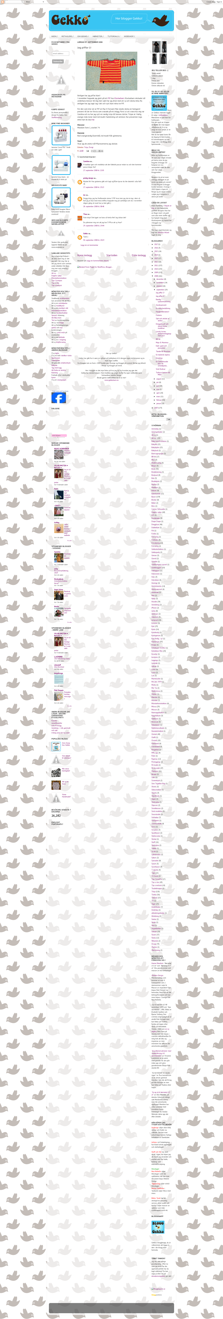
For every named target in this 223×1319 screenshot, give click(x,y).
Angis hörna (58, 589)
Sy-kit (154, 851)
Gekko (85, 233)
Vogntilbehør (156, 928)
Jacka (153, 611)
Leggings (155, 660)
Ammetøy (155, 429)
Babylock (155, 450)
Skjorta (154, 793)
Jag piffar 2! (160, 292)
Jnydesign (155, 1127)
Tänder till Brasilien (163, 351)
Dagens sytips (56, 275)
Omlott (154, 734)
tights (57, 353)
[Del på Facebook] (99, 151)
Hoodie (154, 601)
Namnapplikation (158, 712)
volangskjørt (61, 380)
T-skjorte (155, 870)
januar (158, 403)
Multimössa (156, 691)
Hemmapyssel (157, 589)
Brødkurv (155, 487)
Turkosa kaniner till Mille (163, 373)
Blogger (122, 1309)
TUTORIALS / (113, 36)
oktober (159, 286)
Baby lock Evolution (159, 441)
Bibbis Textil (156, 1198)
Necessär (155, 722)
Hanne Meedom (157, 963)
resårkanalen (64, 298)
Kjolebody (155, 632)
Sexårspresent (161, 305)
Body (153, 469)
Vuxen (154, 934)
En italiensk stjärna (163, 355)
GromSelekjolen (67, 508)
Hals (153, 577)
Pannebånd (156, 746)
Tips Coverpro (56, 280)
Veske (154, 922)
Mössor (154, 709)
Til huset (155, 876)
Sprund (54, 315)
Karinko (54, 720)
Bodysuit (155, 475)
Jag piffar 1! (160, 296)
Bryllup (154, 484)
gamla (53, 327)
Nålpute (54, 365)
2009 (156, 272)
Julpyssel (155, 617)
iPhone (154, 608)
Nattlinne (155, 719)
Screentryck (156, 780)
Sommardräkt (156, 823)
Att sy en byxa (65, 782)
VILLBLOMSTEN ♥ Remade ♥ (61, 466)
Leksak (154, 666)
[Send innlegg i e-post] (87, 151)
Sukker (154, 848)
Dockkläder (156, 518)
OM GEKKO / (83, 36)
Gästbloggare (156, 567)
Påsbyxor (155, 771)
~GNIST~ (57, 505)
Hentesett (155, 592)
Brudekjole (155, 481)
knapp (61, 322)
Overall (154, 740)
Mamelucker (156, 678)
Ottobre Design (157, 975)
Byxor (154, 497)
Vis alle (69, 540)
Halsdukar (155, 580)
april (158, 393)
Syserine (57, 552)
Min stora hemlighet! (66, 770)
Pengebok (155, 749)
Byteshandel (156, 493)
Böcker (154, 500)
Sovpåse (155, 830)
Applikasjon (55, 358)
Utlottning (155, 916)
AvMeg (56, 522)
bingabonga (58, 673)
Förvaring (155, 546)
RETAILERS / (67, 36)
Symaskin (155, 860)
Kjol (153, 626)
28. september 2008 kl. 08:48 (93, 206)
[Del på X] (97, 151)
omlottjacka (62, 303)
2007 (156, 408)
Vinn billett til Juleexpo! (66, 757)
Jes (84, 195)
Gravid (154, 558)
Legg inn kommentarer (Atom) (98, 260)
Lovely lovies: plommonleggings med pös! (163, 333)
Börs (153, 506)
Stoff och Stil (156, 1152)
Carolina (86, 161)
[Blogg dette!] (94, 151)
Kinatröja (159, 358)
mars (158, 396)
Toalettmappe (157, 888)
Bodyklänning (156, 472)
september (160, 289)
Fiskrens (159, 315)
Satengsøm (55, 360)
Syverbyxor (156, 867)
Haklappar (155, 571)
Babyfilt (154, 444)
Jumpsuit (155, 620)
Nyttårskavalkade (158, 728)
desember (160, 279)
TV (153, 901)
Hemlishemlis (157, 586)
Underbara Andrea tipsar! (60, 582)
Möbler (154, 694)
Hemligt (154, 583)
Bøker (154, 503)
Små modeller (157, 811)
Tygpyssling (156, 1183)
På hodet (155, 765)
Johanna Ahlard (163, 232)
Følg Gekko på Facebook (60, 391)
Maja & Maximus (162, 342)
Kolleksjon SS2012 (158, 648)
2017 (156, 244)
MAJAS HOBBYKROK (61, 448)
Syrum (154, 863)
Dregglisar (155, 524)
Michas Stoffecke (158, 1188)
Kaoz (56, 489)
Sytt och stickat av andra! (162, 319)
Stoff (153, 842)
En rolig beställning (163, 308)
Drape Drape (156, 521)
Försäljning (156, 543)
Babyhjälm (155, 447)
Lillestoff (57, 665)
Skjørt (154, 799)
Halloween (156, 574)
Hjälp (153, 598)
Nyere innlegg (84, 255)
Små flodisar (160, 369)
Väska (154, 938)
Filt (153, 530)
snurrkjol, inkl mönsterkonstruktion (59, 309)
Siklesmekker (156, 790)
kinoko (56, 606)
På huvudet (156, 768)
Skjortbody (155, 796)
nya (61, 327)
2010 (156, 269)
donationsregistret (158, 1276)
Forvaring (155, 537)
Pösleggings (156, 762)
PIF (109, 98)
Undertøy (155, 910)
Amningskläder (157, 432)
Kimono (154, 623)
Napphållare (156, 715)
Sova (153, 827)
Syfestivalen (156, 854)
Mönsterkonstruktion (58, 278)
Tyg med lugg (56, 368)
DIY (153, 515)
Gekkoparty (156, 552)
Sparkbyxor (156, 833)
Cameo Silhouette (158, 509)
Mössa (154, 706)
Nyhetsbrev (156, 725)
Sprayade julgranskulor (67, 610)
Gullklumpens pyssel (159, 564)
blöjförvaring (61, 342)
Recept (154, 774)
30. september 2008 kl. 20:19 (93, 240)
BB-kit (158, 339)
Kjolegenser (156, 635)
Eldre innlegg (139, 255)
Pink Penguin (58, 690)
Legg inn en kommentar (89, 245)
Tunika (154, 894)
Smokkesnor (156, 808)
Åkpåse (154, 947)
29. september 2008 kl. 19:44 (93, 225)
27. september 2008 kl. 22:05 (93, 170)
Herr (153, 595)
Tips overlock (56, 285)
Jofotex (154, 1142)
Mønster (154, 697)
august (159, 379)
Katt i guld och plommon (161, 347)
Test (53, 320)
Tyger (154, 904)
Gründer (154, 561)
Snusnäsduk (156, 814)
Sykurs (154, 857)
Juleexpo (155, 614)
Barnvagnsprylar (157, 453)
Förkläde (155, 540)
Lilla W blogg (56, 725)
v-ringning (62, 339)
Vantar (154, 919)
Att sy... (54, 273)
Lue (153, 675)
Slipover (155, 805)
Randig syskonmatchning (163, 300)
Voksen (154, 931)
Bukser (154, 490)
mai (158, 389)
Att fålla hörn (56, 318)
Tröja (86, 147)
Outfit (154, 737)
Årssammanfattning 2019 (61, 572)
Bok (153, 478)
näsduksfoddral (61, 313)
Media (154, 685)
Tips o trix (55, 283)
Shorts (154, 786)
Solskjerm (155, 820)
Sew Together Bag (158, 783)
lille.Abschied (59, 667)
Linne (154, 669)
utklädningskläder (158, 913)
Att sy (154, 435)
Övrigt (91, 147)
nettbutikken (163, 115)
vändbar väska (66, 355)
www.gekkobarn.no (112, 380)
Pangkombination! (162, 312)
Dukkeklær (155, 527)
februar (159, 400)
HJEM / (54, 36)
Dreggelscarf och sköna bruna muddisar (162, 326)
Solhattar (155, 817)
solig (56, 569)
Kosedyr (154, 654)
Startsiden (111, 255)
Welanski (155, 941)
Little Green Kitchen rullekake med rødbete (67, 529)
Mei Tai (154, 688)
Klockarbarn (119, 98)
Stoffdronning (56, 117)
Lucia (153, 672)
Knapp (154, 645)
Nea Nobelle (156, 1171)
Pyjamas (155, 759)
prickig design (88, 178)
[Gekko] (58, 402)
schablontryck (65, 363)
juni (158, 386)
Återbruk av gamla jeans (67, 593)
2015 (156, 251)
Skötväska (155, 802)
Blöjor (154, 466)
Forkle (154, 534)
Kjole (153, 629)
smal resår (61, 332)
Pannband (155, 743)
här (93, 119)
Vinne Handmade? (66, 795)
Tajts (153, 873)
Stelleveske (156, 836)
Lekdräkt (155, 663)
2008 (156, 276)
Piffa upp (155, 753)
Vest (153, 925)
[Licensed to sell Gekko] (160, 110)
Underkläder (156, 907)
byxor (53, 377)
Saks (153, 777)
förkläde (62, 337)
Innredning (155, 605)
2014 (156, 255)
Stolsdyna (155, 845)
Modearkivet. (59, 579)
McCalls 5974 (156, 682)
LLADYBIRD (58, 657)
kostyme (155, 657)
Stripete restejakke (67, 453)
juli (157, 382)
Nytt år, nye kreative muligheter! (67, 495)
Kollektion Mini (157, 651)
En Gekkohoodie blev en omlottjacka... (162, 363)
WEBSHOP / (129, 36)
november (160, 282)
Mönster (154, 700)
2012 (156, 262)
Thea (85, 214)
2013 (156, 258)
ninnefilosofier (56, 723)
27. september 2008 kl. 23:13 (93, 187)
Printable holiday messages (67, 695)
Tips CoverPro (157, 879)
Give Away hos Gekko (66, 744)
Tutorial (154, 898)
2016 (156, 248)
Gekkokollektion (158, 549)
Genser (154, 555)
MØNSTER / (98, 36)
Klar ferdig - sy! (157, 638)
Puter (153, 756)
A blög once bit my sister (60, 733)
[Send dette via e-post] (92, 151)
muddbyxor (60, 305)
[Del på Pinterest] (102, 151)
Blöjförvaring (156, 463)
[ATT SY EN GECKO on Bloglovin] (59, 437)
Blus (153, 460)
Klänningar (155, 641)
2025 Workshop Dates (62, 659)
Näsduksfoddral (157, 731)
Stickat (154, 839)
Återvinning (156, 950)
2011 (156, 265)
